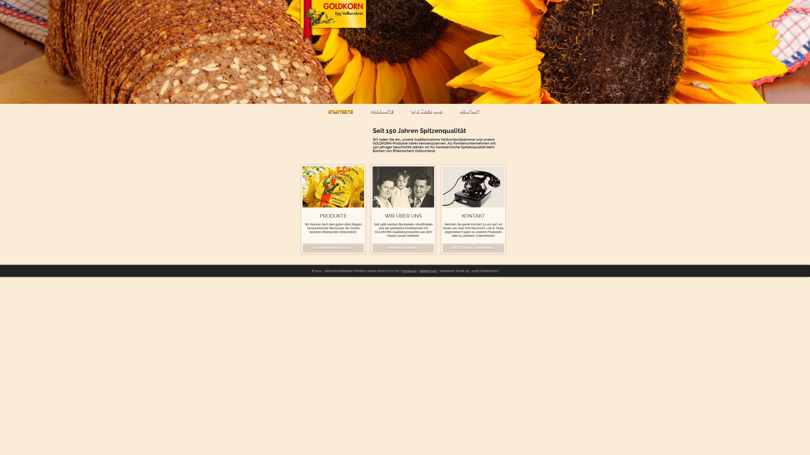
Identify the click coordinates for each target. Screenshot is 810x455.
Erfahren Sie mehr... (403, 248)
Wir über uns (426, 111)
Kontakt (470, 111)
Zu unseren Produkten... (333, 248)
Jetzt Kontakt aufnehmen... (473, 248)
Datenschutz (428, 271)
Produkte (382, 111)
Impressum (409, 271)
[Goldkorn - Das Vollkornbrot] (333, 21)
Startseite (340, 111)
